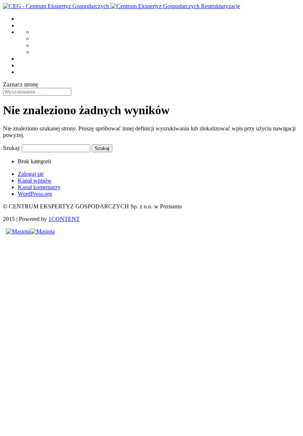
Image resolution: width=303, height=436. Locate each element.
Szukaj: (11, 148)
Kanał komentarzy (39, 187)
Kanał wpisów (35, 180)
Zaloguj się (31, 174)
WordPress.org (35, 194)
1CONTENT (64, 219)
